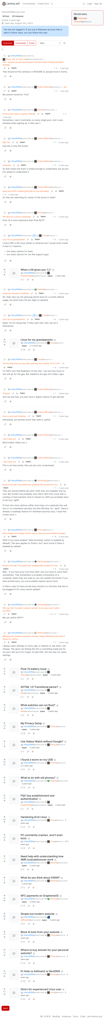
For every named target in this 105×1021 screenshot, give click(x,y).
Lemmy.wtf (13, 3)
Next (5, 1008)
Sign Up (98, 3)
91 (24, 769)
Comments (20, 43)
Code (82, 1016)
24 (24, 787)
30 (24, 963)
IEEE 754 (6, 142)
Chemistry (7, 165)
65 (24, 999)
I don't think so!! (9, 439)
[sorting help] (64, 43)
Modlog (56, 1016)
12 (24, 887)
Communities (29, 3)
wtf (65, 87)
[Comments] (14, 273)
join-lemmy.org (94, 1016)
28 (24, 733)
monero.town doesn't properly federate (19, 114)
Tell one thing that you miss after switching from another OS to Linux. (31, 363)
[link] (9, 68)
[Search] (84, 3)
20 (24, 848)
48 (24, 349)
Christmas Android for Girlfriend (16, 293)
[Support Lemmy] (52, 3)
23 (24, 827)
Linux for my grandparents (14, 239)
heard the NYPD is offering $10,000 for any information (26, 191)
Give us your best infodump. (14, 416)
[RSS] (2, 49)
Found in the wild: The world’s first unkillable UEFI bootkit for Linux (30, 484)
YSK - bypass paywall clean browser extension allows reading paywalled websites (33, 63)
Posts (32, 43)
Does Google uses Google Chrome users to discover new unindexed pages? (34, 533)
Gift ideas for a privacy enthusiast (17, 217)
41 (24, 924)
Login (89, 3)
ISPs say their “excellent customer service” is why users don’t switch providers (31, 609)
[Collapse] (5, 56)
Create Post (43, 3)
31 (24, 942)
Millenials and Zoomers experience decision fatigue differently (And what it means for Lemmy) (34, 637)
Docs (75, 1016)
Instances (66, 1016)
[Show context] (5, 68)
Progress (6, 393)
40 (24, 981)
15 (24, 905)
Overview (7, 43)
